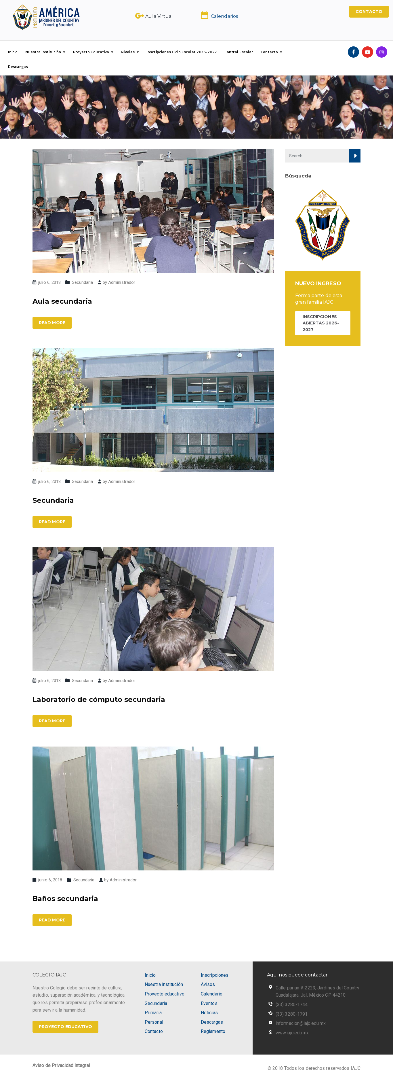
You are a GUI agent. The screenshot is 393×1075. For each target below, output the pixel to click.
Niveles (128, 52)
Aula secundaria (62, 301)
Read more (52, 322)
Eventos (209, 1003)
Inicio (13, 52)
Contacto (269, 52)
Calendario (211, 994)
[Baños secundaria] (153, 808)
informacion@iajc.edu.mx (301, 1023)
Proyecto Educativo (91, 52)
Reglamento (213, 1031)
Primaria (153, 1012)
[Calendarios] (204, 15)
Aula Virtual (159, 16)
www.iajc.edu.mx (292, 1033)
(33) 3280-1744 (292, 1004)
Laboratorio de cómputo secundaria (99, 699)
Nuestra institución (43, 52)
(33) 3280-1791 (292, 1014)
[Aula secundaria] (153, 210)
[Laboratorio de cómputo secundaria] (153, 609)
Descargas (18, 66)
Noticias (209, 1012)
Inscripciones (214, 975)
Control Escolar (238, 52)
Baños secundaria (65, 898)
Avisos (208, 984)
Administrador (121, 282)
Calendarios (224, 16)
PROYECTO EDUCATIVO (65, 1026)
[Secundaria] (153, 409)
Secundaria (82, 282)
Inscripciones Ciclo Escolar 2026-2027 (181, 52)
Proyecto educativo (164, 994)
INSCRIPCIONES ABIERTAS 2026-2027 (321, 323)
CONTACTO (369, 11)
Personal (154, 1022)
